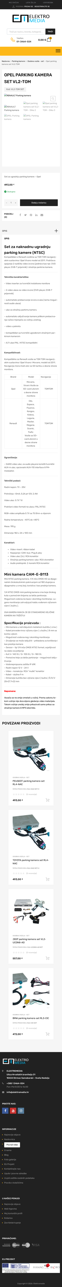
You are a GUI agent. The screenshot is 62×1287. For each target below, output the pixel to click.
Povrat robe (12, 1144)
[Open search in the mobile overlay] (31, 32)
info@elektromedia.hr (18, 1092)
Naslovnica (9, 1139)
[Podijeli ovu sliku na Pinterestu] (31, 215)
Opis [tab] (4, 231)
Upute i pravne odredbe (15, 1173)
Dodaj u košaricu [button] (47, 800)
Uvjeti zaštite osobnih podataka (19, 1178)
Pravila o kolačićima (13, 1182)
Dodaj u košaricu (38, 203)
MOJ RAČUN (14, 3)
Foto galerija (10, 1159)
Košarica (8, 1218)
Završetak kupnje (12, 1222)
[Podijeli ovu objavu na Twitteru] (25, 215)
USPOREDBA (48, 3)
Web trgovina (10, 1209)
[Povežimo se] (5, 1111)
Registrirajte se (42, 6)
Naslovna (6, 61)
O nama (7, 1150)
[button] (53, 98)
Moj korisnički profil (13, 1213)
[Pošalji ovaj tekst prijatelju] (41, 215)
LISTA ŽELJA (31, 3)
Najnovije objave (12, 1134)
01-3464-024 (24, 41)
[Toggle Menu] (58, 51)
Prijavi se (28, 6)
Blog (6, 1155)
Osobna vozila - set (36, 61)
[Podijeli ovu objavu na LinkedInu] (36, 215)
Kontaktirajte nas (12, 1169)
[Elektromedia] (31, 22)
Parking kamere (18, 61)
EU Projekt (9, 1164)
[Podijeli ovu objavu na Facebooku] (20, 215)
